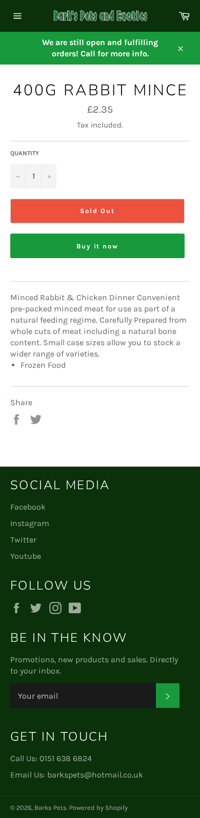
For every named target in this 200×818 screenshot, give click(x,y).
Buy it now (97, 246)
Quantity (24, 153)
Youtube (25, 556)
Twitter (23, 539)
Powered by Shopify (98, 807)
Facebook (28, 507)
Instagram (29, 523)
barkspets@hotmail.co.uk (95, 775)
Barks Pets (50, 807)
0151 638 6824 (65, 758)
